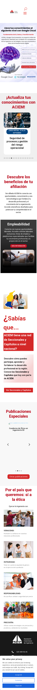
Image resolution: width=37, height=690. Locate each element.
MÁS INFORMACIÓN (18, 252)
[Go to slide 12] (23, 158)
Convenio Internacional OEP (18, 229)
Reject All (18, 686)
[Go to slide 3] (7, 158)
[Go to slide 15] (29, 158)
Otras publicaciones (18, 476)
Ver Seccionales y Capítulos (18, 390)
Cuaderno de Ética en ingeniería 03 (18, 429)
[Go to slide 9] (18, 158)
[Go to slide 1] (4, 158)
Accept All (18, 675)
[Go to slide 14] (27, 158)
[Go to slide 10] (20, 158)
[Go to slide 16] (30, 158)
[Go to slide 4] (9, 158)
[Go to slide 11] (22, 158)
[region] (18, 673)
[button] (8, 444)
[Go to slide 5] (11, 158)
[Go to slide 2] (6, 158)
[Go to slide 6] (13, 158)
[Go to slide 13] (25, 158)
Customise (18, 680)
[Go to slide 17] (32, 158)
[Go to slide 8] (16, 158)
